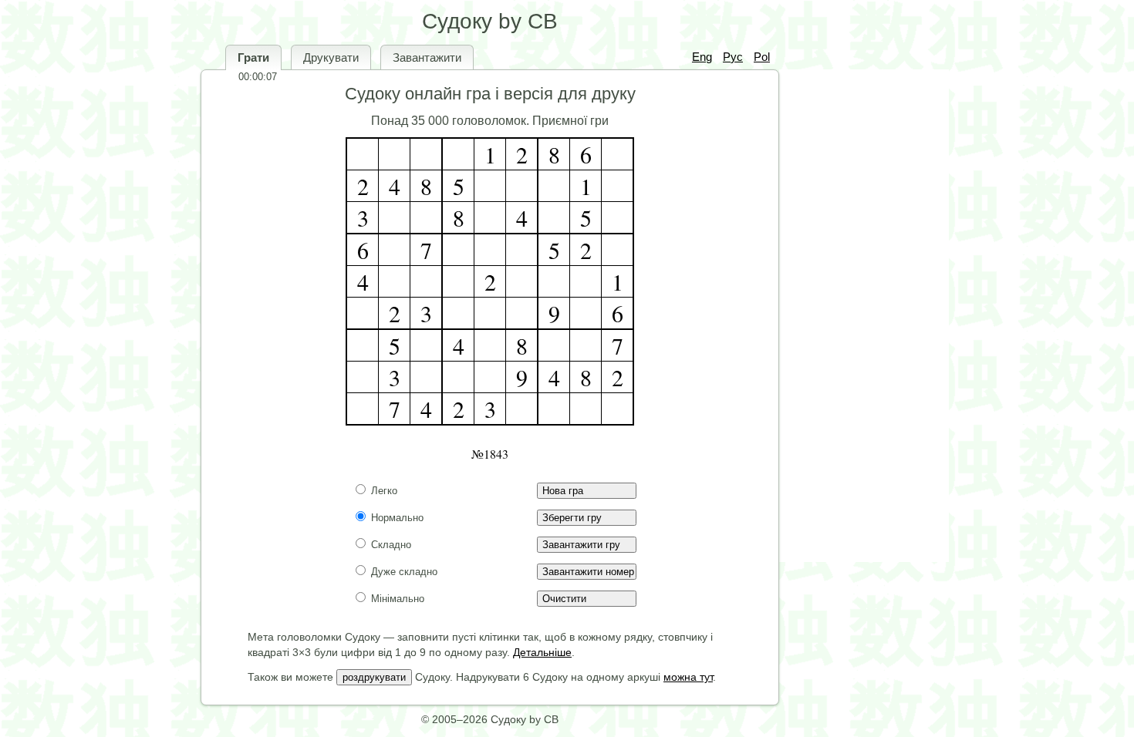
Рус (733, 56)
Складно (389, 544)
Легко (382, 490)
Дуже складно (402, 571)
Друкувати (331, 57)
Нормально (396, 517)
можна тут (688, 677)
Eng (702, 56)
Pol (762, 56)
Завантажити (427, 57)
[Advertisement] (860, 316)
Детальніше (542, 652)
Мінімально (396, 598)
